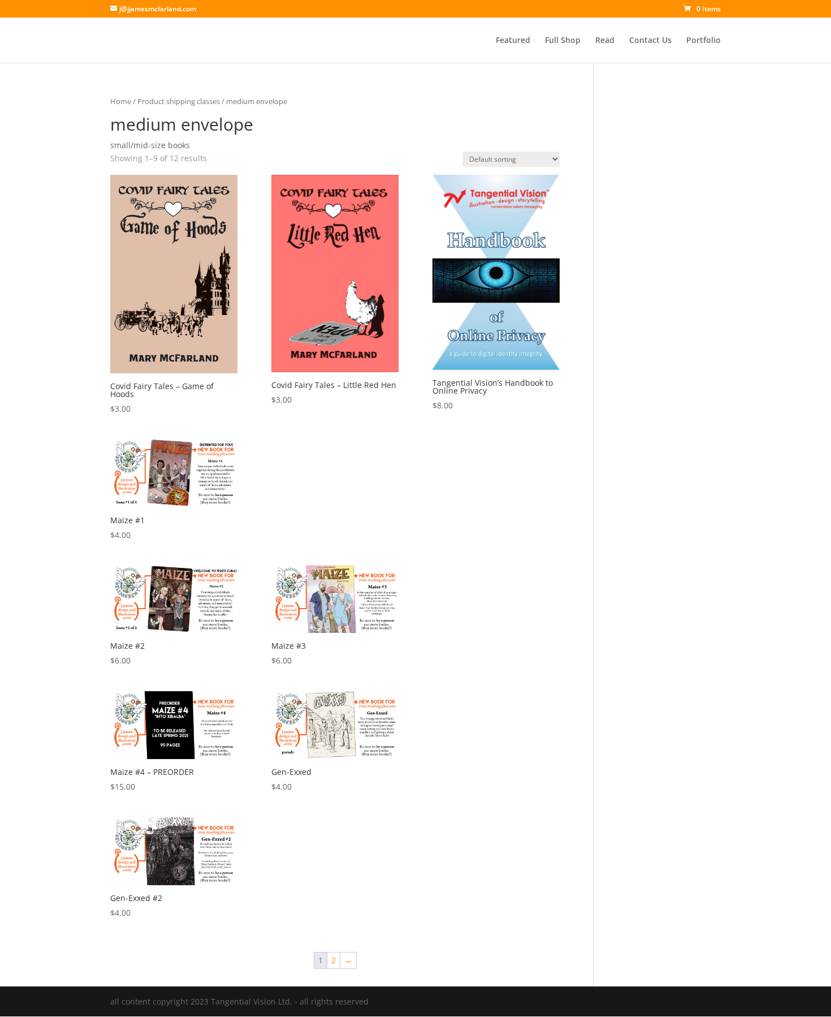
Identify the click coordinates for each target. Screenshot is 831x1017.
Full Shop (563, 40)
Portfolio (703, 40)
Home (120, 101)
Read (604, 40)
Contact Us (650, 40)
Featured (513, 40)
